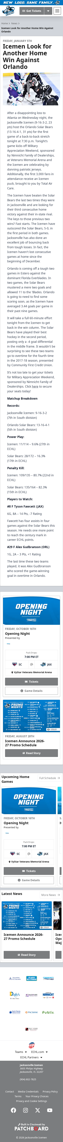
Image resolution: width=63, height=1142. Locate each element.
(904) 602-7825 (28, 1079)
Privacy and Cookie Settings (31, 1101)
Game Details (34, 691)
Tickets (33, 682)
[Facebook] (13, 1110)
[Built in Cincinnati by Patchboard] (31, 1126)
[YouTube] (49, 1110)
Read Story (33, 753)
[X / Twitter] (37, 1110)
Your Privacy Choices (37, 1096)
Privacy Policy (50, 1091)
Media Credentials (28, 1091)
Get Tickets (33, 11)
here (35, 386)
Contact (9, 1091)
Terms (18, 1096)
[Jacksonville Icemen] (8, 11)
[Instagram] (25, 1110)
